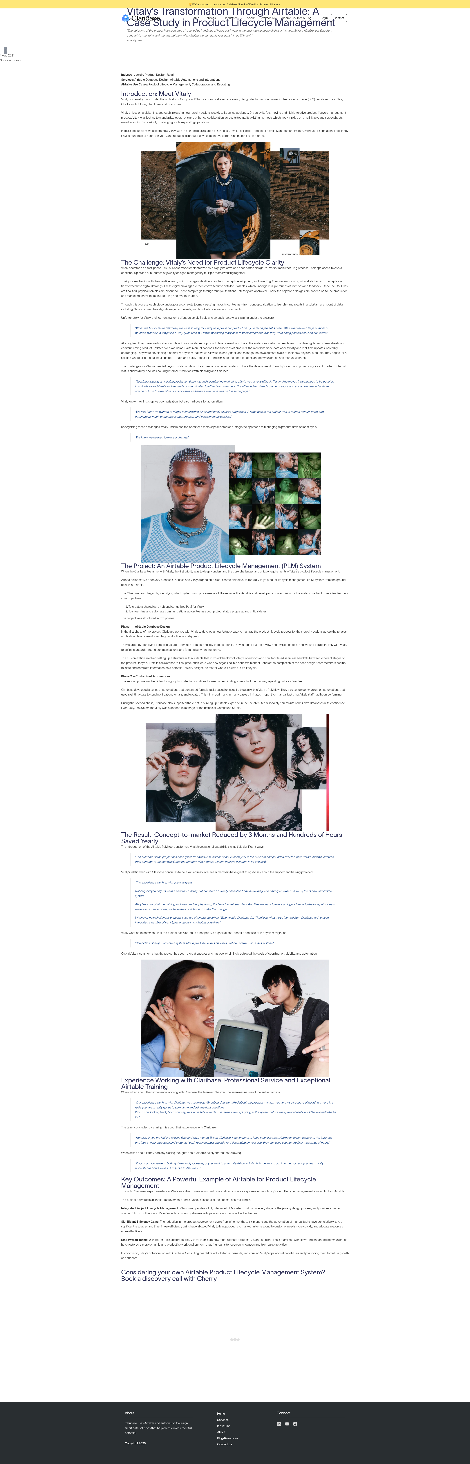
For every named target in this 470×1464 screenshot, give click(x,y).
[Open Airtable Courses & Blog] (313, 18)
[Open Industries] (239, 18)
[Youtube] (287, 1424)
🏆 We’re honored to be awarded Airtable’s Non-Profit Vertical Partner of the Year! (235, 4)
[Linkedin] (279, 1424)
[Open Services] (218, 18)
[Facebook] (295, 1424)
